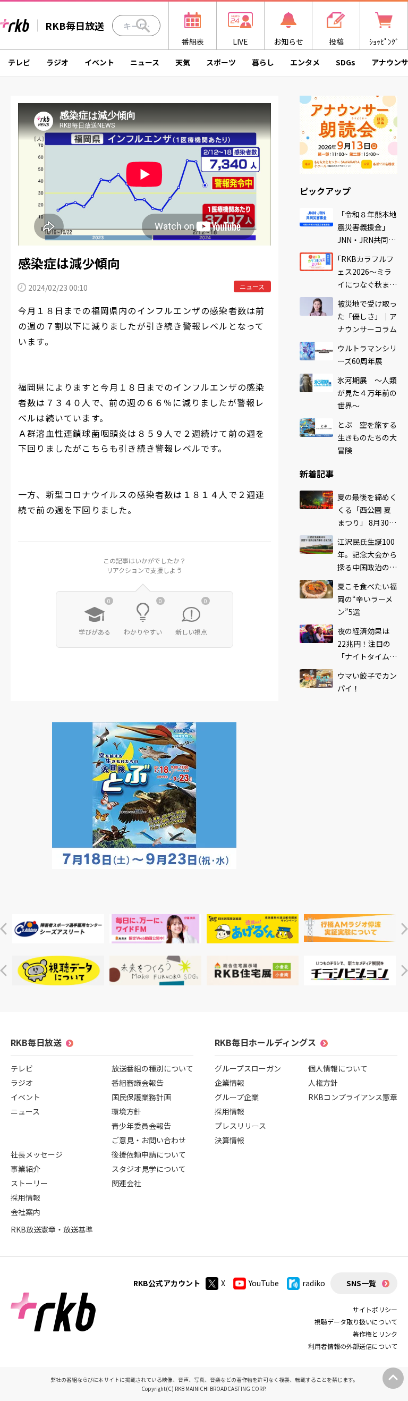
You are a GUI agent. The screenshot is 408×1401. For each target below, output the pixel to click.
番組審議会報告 (138, 1082)
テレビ (19, 62)
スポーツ (221, 62)
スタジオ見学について (149, 1168)
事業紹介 (25, 1168)
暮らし (263, 62)
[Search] (143, 25)
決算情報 (229, 1140)
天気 (182, 62)
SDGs (345, 62)
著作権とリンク (375, 1333)
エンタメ (305, 62)
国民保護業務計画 (141, 1097)
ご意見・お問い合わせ (149, 1140)
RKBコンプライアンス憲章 (352, 1097)
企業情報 (229, 1082)
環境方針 (126, 1111)
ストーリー (29, 1183)
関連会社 (126, 1183)
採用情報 (25, 1197)
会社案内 (25, 1211)
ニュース (144, 62)
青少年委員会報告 (141, 1125)
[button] (3, 929)
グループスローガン (248, 1068)
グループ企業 (237, 1097)
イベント (99, 62)
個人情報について (338, 1068)
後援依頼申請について (149, 1154)
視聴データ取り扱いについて (355, 1321)
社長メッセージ (37, 1154)
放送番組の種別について (152, 1068)
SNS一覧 (361, 1283)
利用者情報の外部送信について (352, 1346)
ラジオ (57, 62)
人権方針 (323, 1082)
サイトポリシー (375, 1309)
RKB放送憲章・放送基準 (52, 1229)
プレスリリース (240, 1125)
